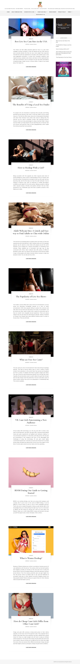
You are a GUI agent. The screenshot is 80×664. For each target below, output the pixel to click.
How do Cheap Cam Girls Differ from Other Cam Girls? (31, 622)
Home (8, 11)
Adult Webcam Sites (17, 11)
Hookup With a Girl (29, 11)
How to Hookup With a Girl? (31, 167)
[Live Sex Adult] (40, 5)
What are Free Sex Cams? (31, 359)
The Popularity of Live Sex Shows (31, 296)
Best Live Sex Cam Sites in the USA (31, 41)
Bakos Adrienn (34, 44)
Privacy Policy (62, 11)
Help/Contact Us (40, 14)
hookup (31, 487)
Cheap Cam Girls (42, 11)
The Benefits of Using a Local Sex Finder (31, 104)
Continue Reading (31, 66)
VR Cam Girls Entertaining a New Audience (31, 421)
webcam (31, 38)
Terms (69, 11)
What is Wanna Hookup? (31, 558)
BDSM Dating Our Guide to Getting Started (31, 491)
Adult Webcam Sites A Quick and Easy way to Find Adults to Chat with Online (31, 232)
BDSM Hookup (52, 11)
